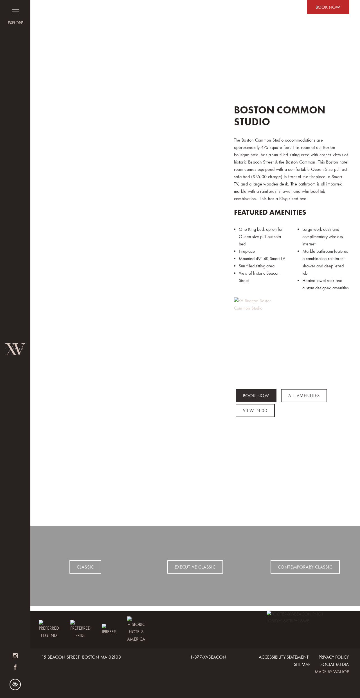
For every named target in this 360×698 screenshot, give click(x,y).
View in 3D (255, 410)
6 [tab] (143, 515)
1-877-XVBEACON (208, 657)
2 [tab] (116, 515)
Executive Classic (195, 567)
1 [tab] (110, 515)
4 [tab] (130, 515)
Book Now (328, 7)
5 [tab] (137, 515)
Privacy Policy (334, 657)
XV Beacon (15, 349)
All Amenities (304, 395)
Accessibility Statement (284, 657)
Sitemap (302, 664)
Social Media (334, 664)
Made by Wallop (332, 671)
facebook (15, 667)
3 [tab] (123, 515)
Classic (85, 567)
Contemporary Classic (305, 567)
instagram (15, 656)
